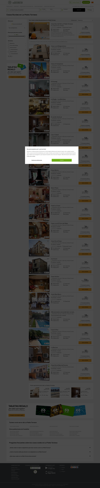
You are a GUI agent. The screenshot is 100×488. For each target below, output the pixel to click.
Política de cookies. (31, 156)
